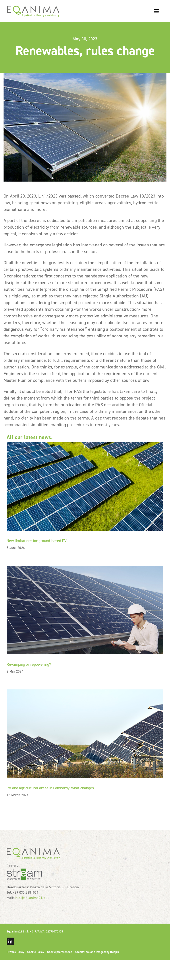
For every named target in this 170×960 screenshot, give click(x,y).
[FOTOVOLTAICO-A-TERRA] (85, 444)
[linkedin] (10, 941)
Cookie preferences (59, 952)
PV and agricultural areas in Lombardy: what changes (50, 788)
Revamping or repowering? (29, 664)
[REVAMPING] (85, 568)
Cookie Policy (35, 952)
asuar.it (90, 952)
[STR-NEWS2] (85, 692)
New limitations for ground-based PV (37, 540)
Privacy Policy (15, 952)
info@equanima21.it (30, 897)
